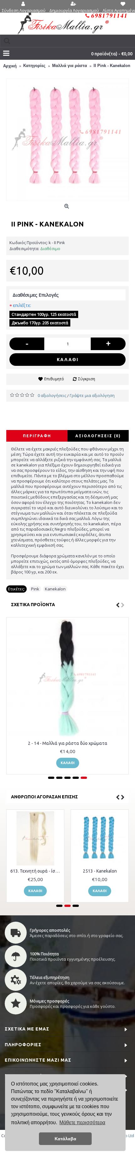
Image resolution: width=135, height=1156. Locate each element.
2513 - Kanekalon (100, 871)
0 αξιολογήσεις (52, 395)
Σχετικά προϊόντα (33, 604)
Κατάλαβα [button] (65, 1138)
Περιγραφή (37, 436)
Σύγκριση (86, 379)
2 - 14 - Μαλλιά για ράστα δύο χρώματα (67, 743)
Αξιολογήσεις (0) (98, 436)
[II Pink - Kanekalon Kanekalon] (67, 139)
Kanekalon (55, 589)
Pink (35, 589)
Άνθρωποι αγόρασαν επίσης (44, 796)
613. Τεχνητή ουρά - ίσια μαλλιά (36, 871)
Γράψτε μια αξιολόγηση (92, 395)
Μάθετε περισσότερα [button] (82, 1122)
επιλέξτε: (22, 305)
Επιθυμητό (54, 379)
